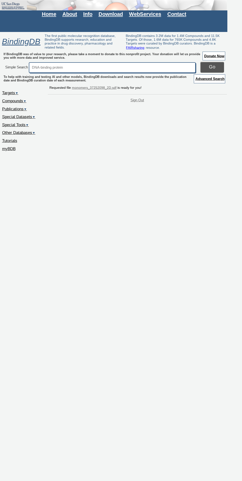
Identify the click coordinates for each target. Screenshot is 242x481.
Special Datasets (18, 116)
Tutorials (9, 140)
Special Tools (15, 124)
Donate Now (214, 56)
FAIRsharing (135, 47)
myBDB (9, 148)
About (69, 14)
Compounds (14, 100)
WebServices (145, 14)
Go (212, 66)
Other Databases (18, 132)
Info (87, 14)
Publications (14, 109)
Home (49, 14)
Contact (176, 14)
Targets (10, 92)
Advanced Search (210, 79)
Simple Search (16, 67)
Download (111, 14)
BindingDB (21, 41)
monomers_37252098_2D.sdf (94, 87)
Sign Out (137, 100)
